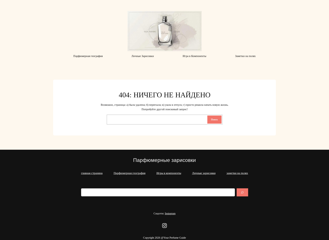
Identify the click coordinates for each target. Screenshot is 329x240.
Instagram (170, 213)
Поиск (214, 119)
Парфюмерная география (129, 173)
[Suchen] (242, 192)
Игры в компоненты (168, 173)
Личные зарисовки (204, 173)
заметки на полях (237, 173)
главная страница (92, 173)
